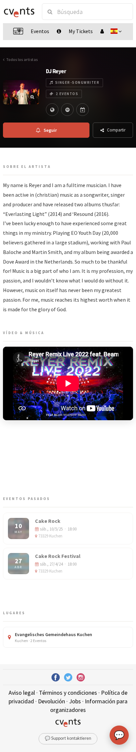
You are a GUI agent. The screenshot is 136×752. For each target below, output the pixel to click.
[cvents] (19, 11)
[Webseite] (52, 109)
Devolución (51, 701)
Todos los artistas (22, 59)
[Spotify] (67, 109)
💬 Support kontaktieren (68, 738)
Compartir (116, 130)
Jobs (75, 701)
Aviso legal (22, 692)
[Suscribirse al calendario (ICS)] (82, 109)
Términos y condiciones (68, 692)
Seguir (50, 130)
